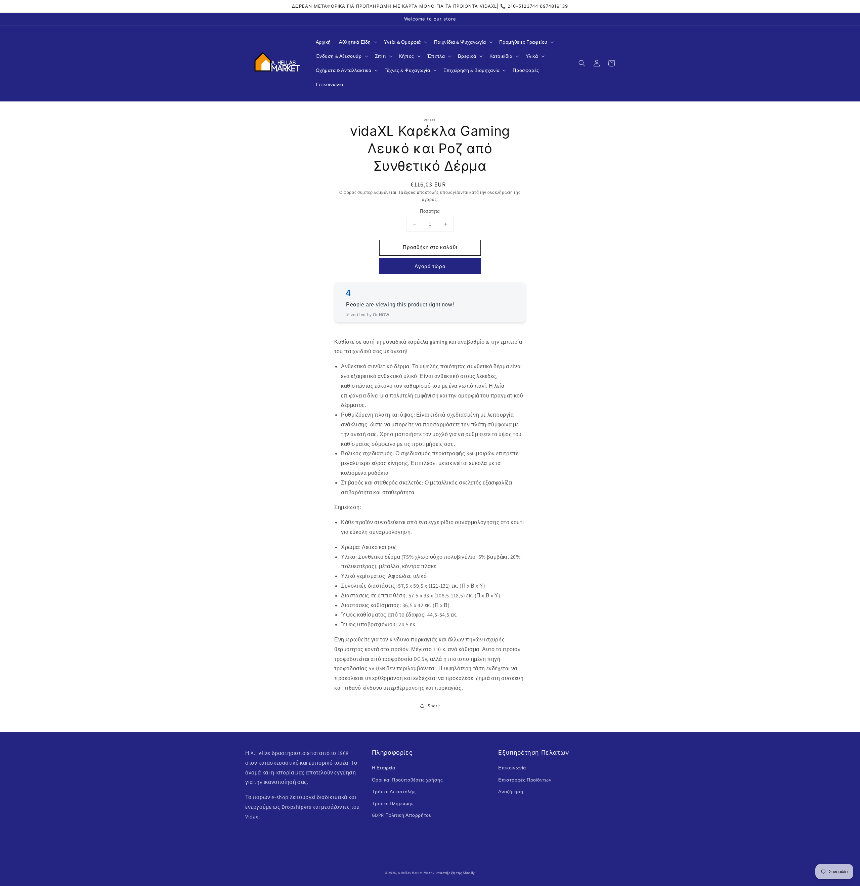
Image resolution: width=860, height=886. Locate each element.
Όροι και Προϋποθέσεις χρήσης (407, 780)
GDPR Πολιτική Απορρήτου (402, 815)
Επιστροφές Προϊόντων (524, 780)
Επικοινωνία (512, 768)
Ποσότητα (430, 211)
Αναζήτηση (510, 792)
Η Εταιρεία (383, 768)
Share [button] (434, 706)
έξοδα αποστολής (421, 192)
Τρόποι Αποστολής (394, 792)
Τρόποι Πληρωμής (393, 803)
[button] (357, 42)
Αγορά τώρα (430, 266)
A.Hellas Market (410, 873)
